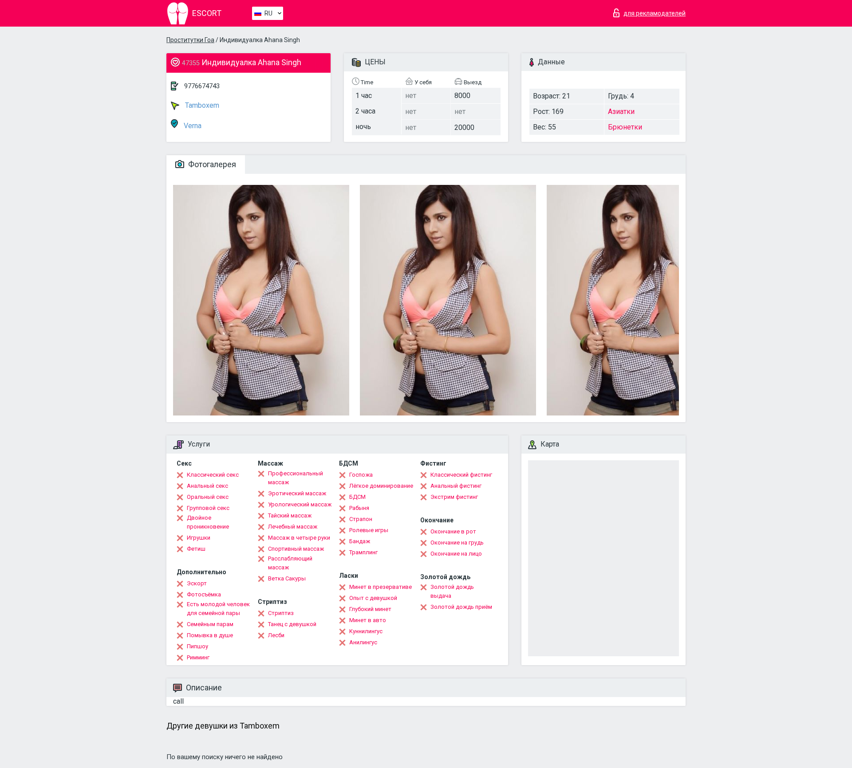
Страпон (360, 519)
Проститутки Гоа (190, 39)
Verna (191, 125)
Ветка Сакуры (287, 578)
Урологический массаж (299, 504)
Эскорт (197, 583)
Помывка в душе (210, 635)
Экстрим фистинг (454, 497)
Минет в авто (367, 620)
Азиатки (621, 111)
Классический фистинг (461, 474)
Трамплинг (363, 552)
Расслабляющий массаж (290, 563)
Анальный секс (207, 485)
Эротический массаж (297, 493)
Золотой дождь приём (461, 606)
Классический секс (213, 474)
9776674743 (202, 86)
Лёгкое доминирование (381, 485)
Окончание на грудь (457, 542)
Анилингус (363, 642)
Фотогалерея (211, 164)
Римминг (198, 657)
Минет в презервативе (380, 587)
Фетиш (196, 548)
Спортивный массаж (296, 548)
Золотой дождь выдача (452, 591)
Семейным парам (210, 624)
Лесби (276, 635)
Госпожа (361, 474)
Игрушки (198, 537)
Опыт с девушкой (373, 598)
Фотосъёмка (204, 594)
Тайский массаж (290, 515)
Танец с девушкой (292, 624)
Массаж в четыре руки (299, 537)
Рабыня (359, 508)
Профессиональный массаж (295, 478)
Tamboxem (201, 105)
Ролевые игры (368, 530)
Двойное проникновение (208, 522)
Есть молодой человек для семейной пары (218, 608)
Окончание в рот (453, 531)
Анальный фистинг (455, 485)
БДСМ (357, 497)
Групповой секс (208, 508)
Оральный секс (208, 497)
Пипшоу (197, 646)
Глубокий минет (370, 609)
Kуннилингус (366, 631)
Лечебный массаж (292, 526)
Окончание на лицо (456, 553)
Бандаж (359, 541)
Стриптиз (281, 613)
